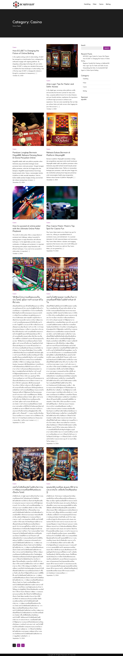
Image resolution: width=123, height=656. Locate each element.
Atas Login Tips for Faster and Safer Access (95, 66)
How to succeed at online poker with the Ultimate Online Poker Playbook (27, 228)
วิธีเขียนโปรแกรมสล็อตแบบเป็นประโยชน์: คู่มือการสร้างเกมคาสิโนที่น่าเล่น (28, 299)
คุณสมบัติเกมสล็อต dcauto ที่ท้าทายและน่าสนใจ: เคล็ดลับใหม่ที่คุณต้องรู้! (62, 489)
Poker (95, 4)
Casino (101, 4)
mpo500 (83, 99)
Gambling (87, 4)
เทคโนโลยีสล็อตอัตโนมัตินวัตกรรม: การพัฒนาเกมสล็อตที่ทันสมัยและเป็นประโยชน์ (28, 489)
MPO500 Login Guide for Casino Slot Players (96, 56)
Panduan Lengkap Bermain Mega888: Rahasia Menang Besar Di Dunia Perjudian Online (27, 155)
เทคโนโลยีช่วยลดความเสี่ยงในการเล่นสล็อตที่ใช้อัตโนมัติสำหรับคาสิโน (61, 299)
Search (83, 45)
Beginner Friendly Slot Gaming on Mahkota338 (96, 63)
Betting (108, 4)
